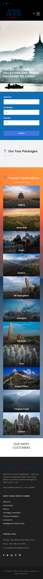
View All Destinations (22, 182)
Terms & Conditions (10, 516)
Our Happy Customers (11, 513)
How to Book (8, 505)
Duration (7, 118)
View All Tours (9, 155)
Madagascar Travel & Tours (13, 523)
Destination (8, 108)
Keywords (7, 97)
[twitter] (9, 3)
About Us (6, 502)
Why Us (6, 509)
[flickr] (6, 3)
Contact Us (7, 520)
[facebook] (3, 3)
